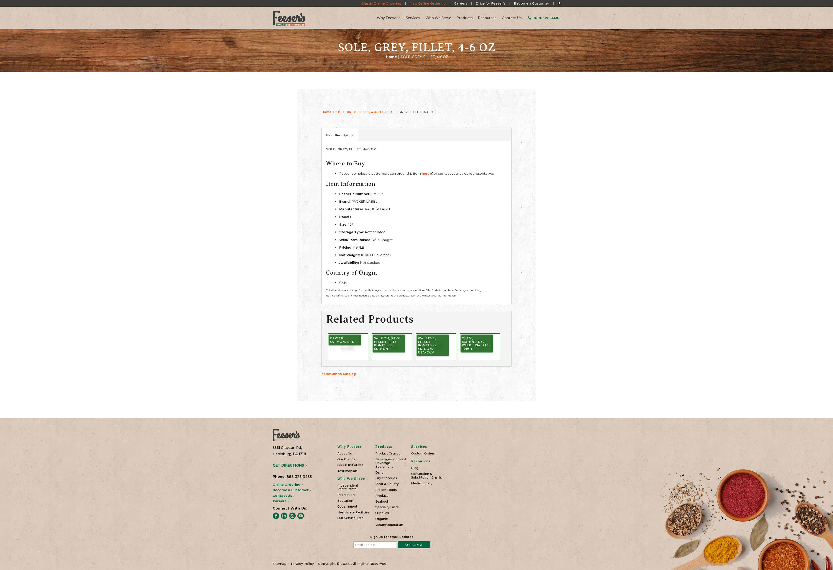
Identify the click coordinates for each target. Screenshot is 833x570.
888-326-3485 (546, 18)
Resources (487, 18)
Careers (460, 3)
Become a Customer (531, 3)
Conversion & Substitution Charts (426, 475)
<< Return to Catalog (338, 374)
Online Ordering (287, 484)
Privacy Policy (302, 564)
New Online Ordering (428, 3)
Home (391, 57)
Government (347, 506)
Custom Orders (423, 453)
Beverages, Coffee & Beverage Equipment (391, 463)
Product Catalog (387, 453)
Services (413, 18)
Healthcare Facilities (353, 512)
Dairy (379, 472)
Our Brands (346, 459)
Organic (381, 519)
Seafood (381, 501)
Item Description (340, 135)
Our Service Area (350, 518)
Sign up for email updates (391, 537)
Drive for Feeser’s (491, 3)
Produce (382, 496)
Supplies (382, 513)
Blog (414, 468)
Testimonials (347, 471)
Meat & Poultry (387, 484)
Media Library (421, 483)
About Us (344, 453)
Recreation (346, 495)
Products (464, 18)
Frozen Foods (386, 490)
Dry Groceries (386, 478)
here (426, 174)
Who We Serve (438, 18)
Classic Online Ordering (381, 3)
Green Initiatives (350, 465)
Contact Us (512, 18)
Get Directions (289, 465)
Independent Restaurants (347, 487)
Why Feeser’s (388, 18)
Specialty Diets (387, 507)
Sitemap (280, 564)
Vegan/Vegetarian (389, 525)
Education (345, 501)
